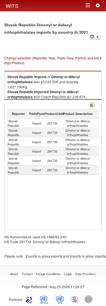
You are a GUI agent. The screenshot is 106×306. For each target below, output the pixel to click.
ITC (30, 299)
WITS (12, 5)
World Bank (90, 299)
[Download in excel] (92, 104)
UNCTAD (45, 299)
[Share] (94, 36)
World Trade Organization (75, 299)
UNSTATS (60, 299)
